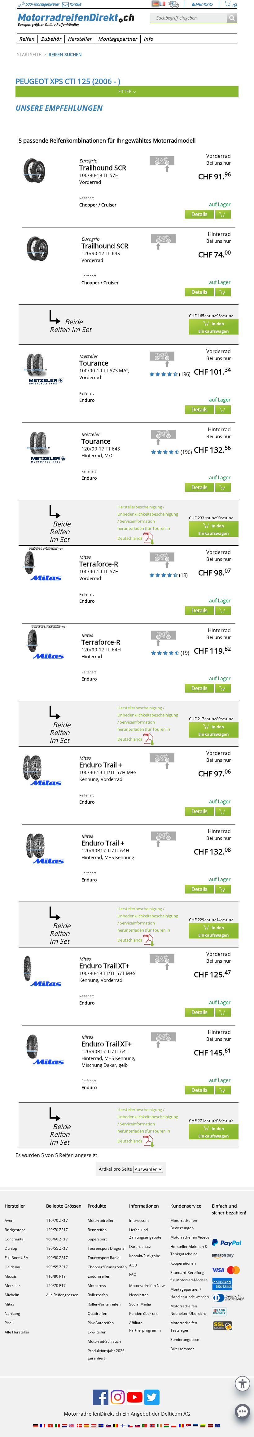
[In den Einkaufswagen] (223, 214)
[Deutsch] (155, 4)
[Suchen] (232, 18)
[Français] (162, 4)
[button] (242, 1383)
